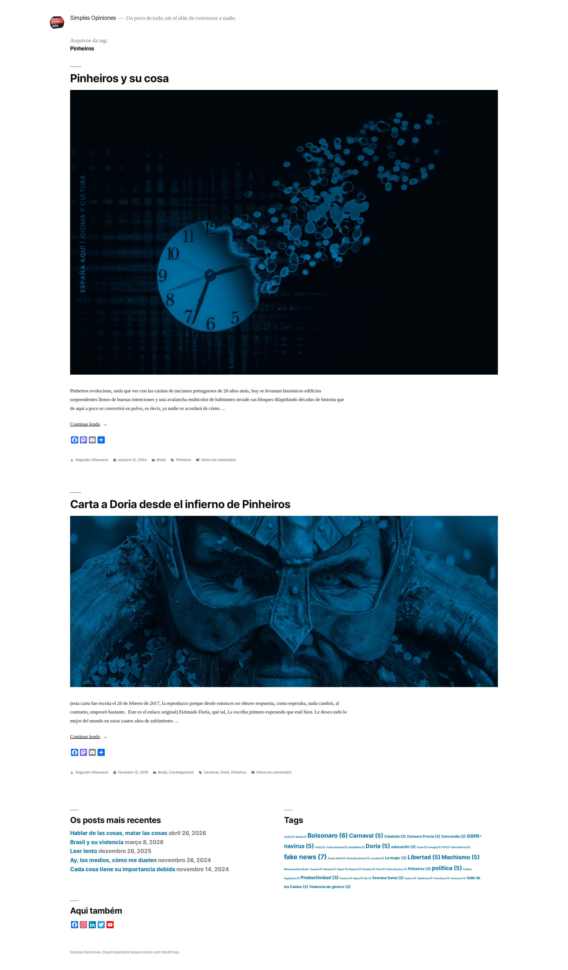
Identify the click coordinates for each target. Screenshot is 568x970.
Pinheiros (183, 460)
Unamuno (458, 878)
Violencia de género (330, 887)
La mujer (395, 858)
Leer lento (83, 851)
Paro (380, 869)
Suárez (410, 878)
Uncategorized (181, 772)
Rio (367, 878)
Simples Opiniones (93, 17)
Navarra (329, 869)
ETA (445, 847)
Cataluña (395, 836)
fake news (305, 857)
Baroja (301, 836)
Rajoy (358, 878)
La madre (377, 858)
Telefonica (424, 878)
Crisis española (336, 847)
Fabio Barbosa (460, 847)
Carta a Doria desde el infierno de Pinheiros (180, 504)
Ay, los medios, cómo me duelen (113, 860)
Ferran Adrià (336, 858)
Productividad (320, 877)
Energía (434, 847)
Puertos (346, 878)
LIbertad (424, 857)
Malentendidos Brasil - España (303, 869)
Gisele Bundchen (357, 858)
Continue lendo (88, 424)
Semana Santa (388, 878)
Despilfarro (356, 847)
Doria (225, 772)
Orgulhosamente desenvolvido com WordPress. (141, 952)
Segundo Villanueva (91, 460)
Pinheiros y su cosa (119, 78)
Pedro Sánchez (396, 869)
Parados (368, 869)
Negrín (342, 869)
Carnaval (211, 772)
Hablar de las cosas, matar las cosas (118, 833)
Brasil (161, 460)
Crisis (320, 847)
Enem (422, 847)
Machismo (461, 857)
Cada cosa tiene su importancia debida (122, 869)
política (447, 868)
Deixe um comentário (218, 460)
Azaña (289, 836)
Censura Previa (423, 836)
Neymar (355, 869)
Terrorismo (442, 878)
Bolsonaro (328, 835)
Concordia (453, 836)
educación (403, 847)
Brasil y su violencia (96, 842)
